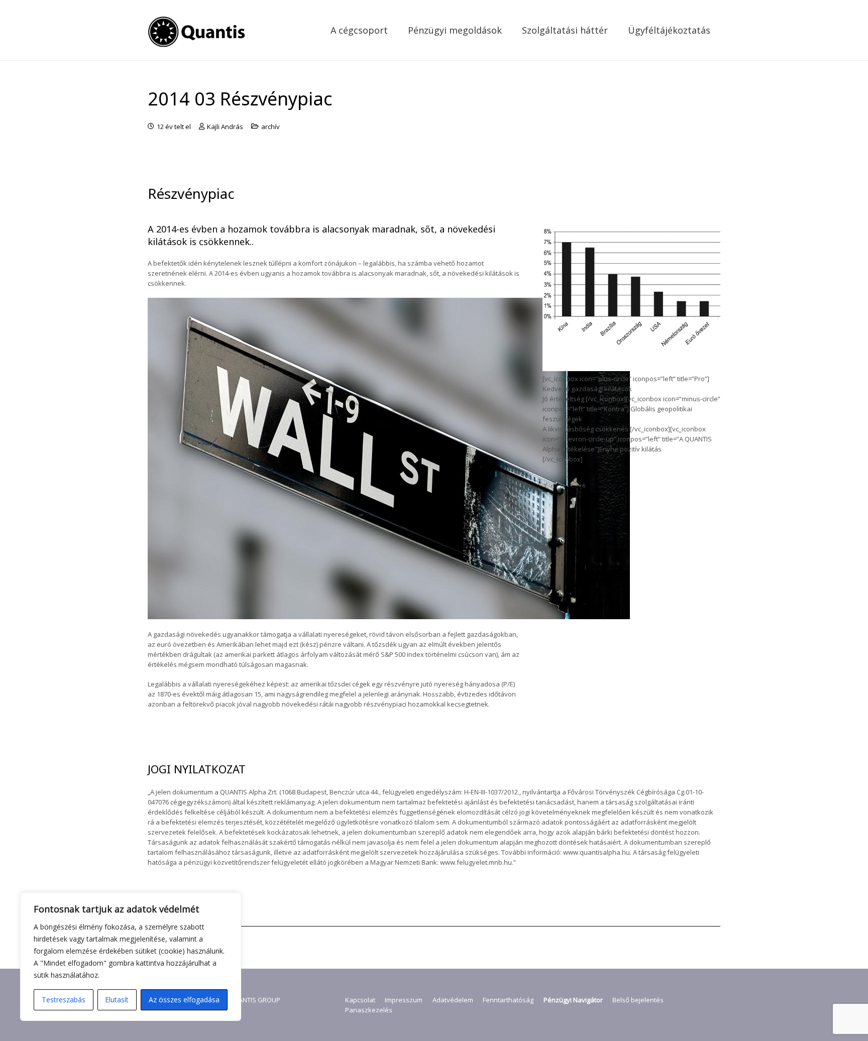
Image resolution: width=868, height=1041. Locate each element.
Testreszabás (63, 999)
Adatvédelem (452, 999)
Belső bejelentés (638, 999)
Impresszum (403, 999)
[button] (395, 30)
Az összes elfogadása (184, 999)
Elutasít (117, 999)
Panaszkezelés (368, 1009)
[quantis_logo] (198, 30)
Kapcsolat (360, 999)
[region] (130, 956)
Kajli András (225, 126)
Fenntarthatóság (508, 999)
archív (270, 126)
